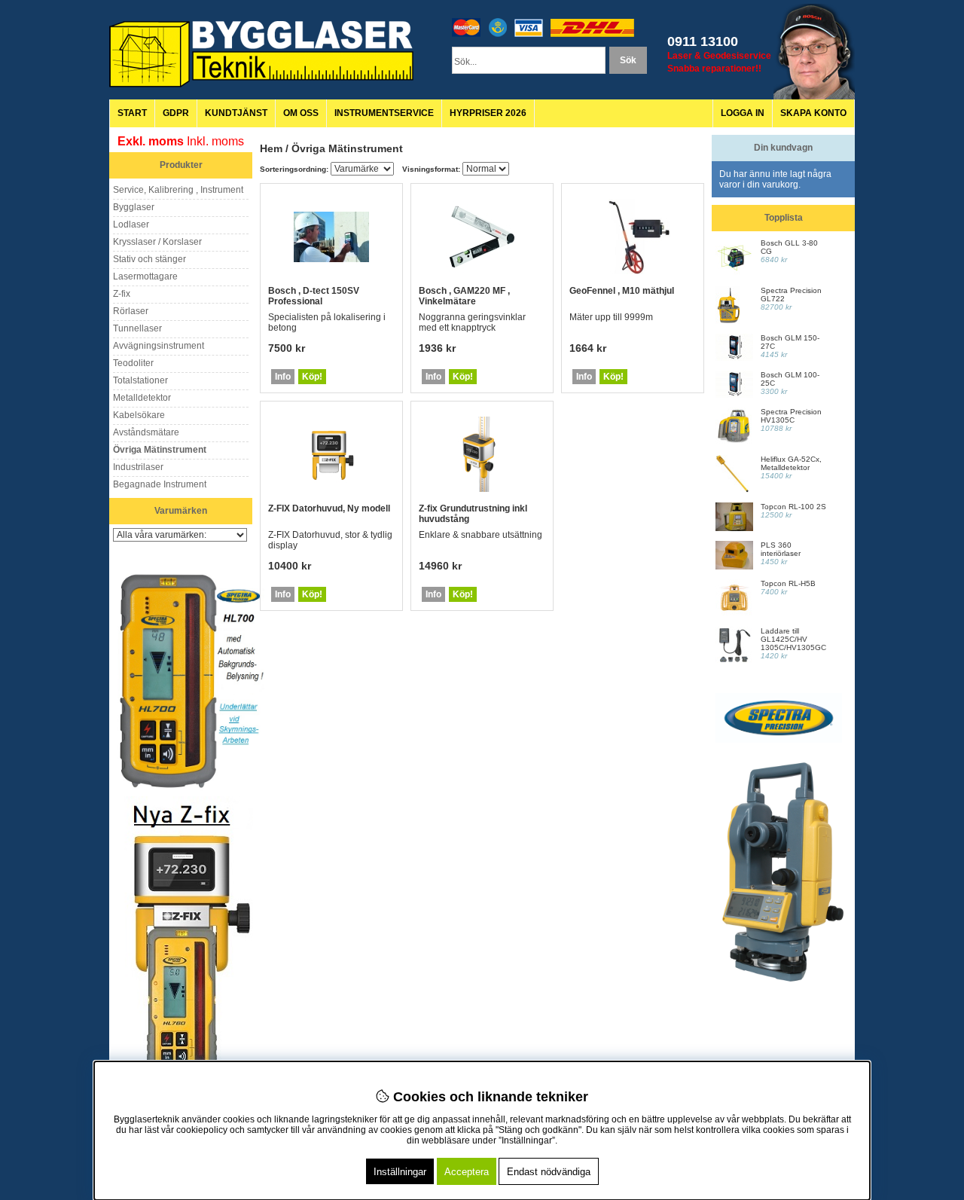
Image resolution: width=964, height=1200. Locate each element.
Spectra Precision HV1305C (791, 416)
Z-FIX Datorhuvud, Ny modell (329, 508)
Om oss (301, 113)
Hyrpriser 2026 (488, 113)
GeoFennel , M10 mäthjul (621, 290)
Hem (271, 148)
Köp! (312, 376)
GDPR (176, 113)
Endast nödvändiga (548, 1171)
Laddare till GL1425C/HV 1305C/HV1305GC (793, 639)
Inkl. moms (215, 141)
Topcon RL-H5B (788, 583)
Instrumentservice (384, 113)
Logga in (742, 113)
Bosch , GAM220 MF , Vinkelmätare (464, 296)
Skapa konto (813, 113)
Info (283, 376)
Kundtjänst (236, 113)
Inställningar (400, 1171)
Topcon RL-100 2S (793, 506)
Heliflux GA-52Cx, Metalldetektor (791, 463)
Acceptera (466, 1171)
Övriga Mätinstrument (347, 148)
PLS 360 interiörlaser (781, 549)
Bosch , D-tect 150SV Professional (313, 296)
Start (132, 113)
